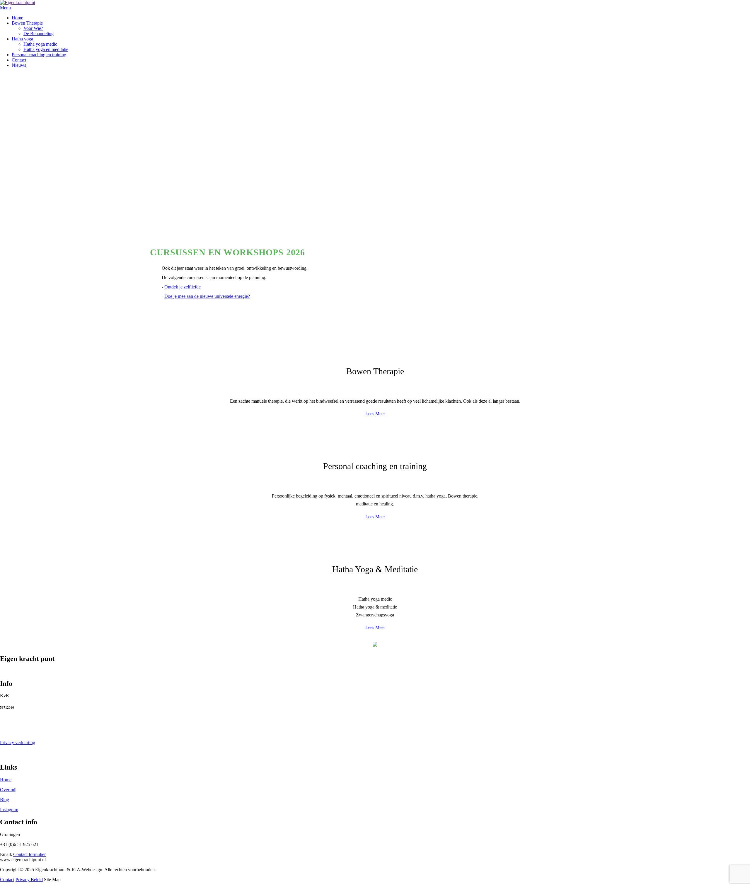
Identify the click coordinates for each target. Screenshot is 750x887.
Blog (4, 799)
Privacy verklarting (17, 742)
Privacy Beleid (29, 879)
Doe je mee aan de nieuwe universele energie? (207, 296)
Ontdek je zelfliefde (182, 286)
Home (5, 779)
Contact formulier (29, 854)
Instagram (9, 809)
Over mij (8, 789)
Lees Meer (375, 413)
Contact (7, 879)
